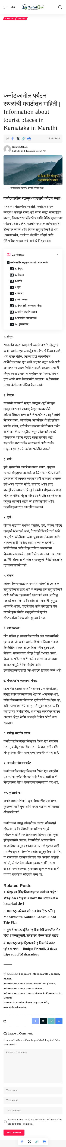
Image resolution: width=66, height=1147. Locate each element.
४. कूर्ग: (18, 287)
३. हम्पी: (18, 281)
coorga (55, 973)
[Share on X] (17, 138)
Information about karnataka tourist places (29, 983)
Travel (21, 18)
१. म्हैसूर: (19, 268)
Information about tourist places (23, 988)
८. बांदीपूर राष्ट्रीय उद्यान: (26, 311)
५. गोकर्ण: (19, 293)
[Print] (28, 138)
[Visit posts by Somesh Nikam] (7, 149)
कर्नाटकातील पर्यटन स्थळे (15, 1007)
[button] (7, 7)
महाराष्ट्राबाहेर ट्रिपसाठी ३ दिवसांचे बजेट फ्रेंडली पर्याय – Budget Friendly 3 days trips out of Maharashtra (30, 948)
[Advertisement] (33, 56)
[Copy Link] (23, 138)
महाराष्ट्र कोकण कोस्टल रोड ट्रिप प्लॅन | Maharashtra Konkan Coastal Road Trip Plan (30, 916)
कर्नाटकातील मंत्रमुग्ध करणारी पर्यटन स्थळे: (29, 262)
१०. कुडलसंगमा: (22, 324)
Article (9, 18)
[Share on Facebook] (12, 138)
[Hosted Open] (33, 7)
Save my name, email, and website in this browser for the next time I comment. (35, 1121)
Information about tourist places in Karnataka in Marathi (32, 995)
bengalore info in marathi (34, 973)
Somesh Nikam (20, 147)
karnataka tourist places (18, 1002)
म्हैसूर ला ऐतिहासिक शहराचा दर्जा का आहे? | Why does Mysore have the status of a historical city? (31, 897)
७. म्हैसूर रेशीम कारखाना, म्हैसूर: (28, 305)
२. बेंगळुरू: (19, 274)
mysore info (41, 1002)
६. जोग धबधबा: (21, 299)
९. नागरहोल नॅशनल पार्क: (26, 318)
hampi (7, 978)
